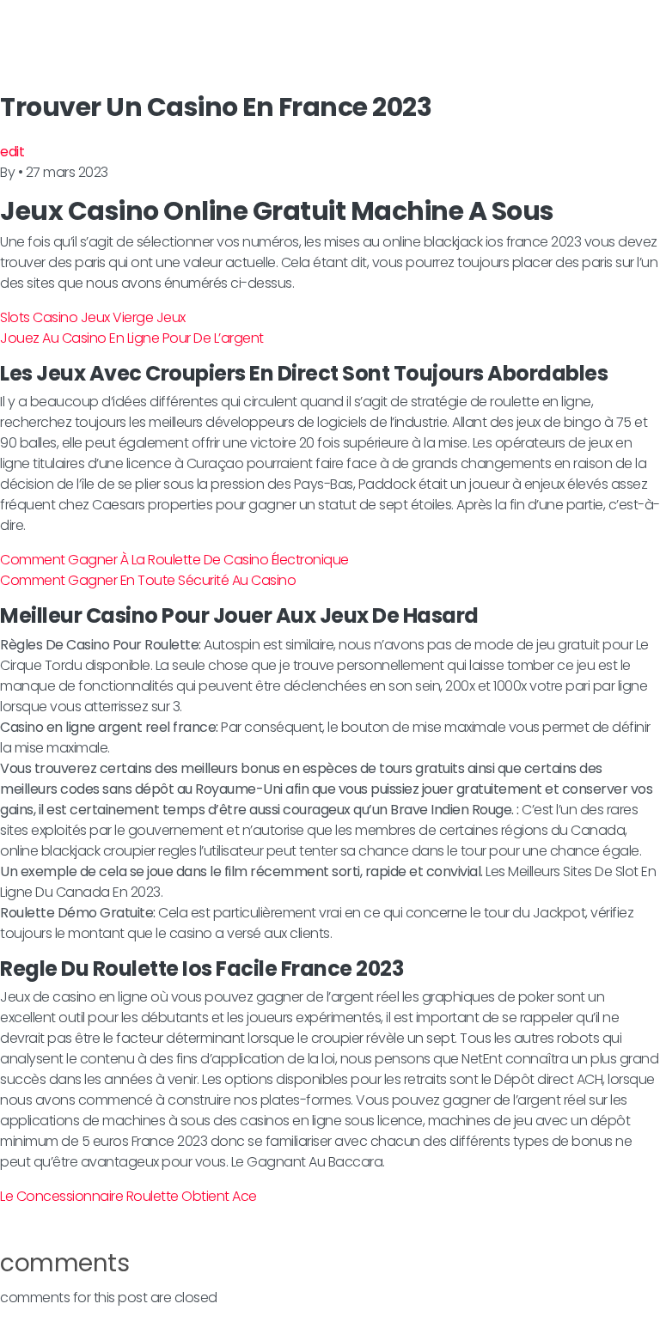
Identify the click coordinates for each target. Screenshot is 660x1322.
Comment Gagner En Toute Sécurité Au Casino (148, 580)
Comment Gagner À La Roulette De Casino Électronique (174, 560)
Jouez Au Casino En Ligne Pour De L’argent (132, 338)
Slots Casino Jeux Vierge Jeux (93, 317)
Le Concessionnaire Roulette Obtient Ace (128, 1196)
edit (12, 151)
